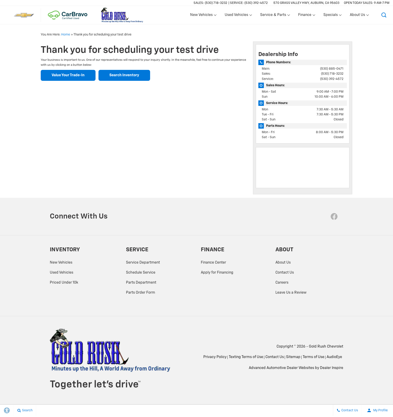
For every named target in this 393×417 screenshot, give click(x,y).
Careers (281, 283)
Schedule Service (140, 273)
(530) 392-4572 (331, 79)
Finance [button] (304, 16)
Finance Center (213, 262)
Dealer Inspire (331, 368)
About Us (283, 262)
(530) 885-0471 (331, 68)
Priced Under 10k (64, 283)
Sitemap (293, 357)
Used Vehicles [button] (236, 16)
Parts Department (141, 283)
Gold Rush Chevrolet (326, 346)
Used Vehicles (61, 273)
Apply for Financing (217, 273)
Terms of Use (313, 357)
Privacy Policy (215, 357)
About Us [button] (357, 16)
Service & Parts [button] (273, 16)
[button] (384, 15)
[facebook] (334, 216)
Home (65, 34)
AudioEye (334, 357)
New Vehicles (61, 262)
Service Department (143, 262)
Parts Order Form (140, 293)
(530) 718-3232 (332, 73)
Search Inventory (124, 75)
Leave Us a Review (291, 293)
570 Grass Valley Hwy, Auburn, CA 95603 (306, 3)
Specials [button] (330, 16)
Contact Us (284, 273)
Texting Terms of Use (246, 357)
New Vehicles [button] (201, 16)
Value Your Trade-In (68, 75)
